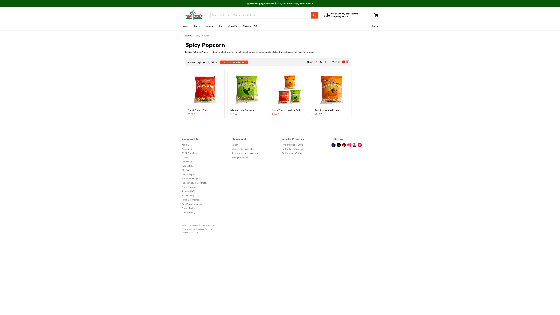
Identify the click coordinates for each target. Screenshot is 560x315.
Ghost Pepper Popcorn (199, 110)
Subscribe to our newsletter (245, 153)
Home (185, 25)
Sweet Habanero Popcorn (328, 110)
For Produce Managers (292, 149)
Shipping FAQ (250, 25)
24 (316, 62)
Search (184, 225)
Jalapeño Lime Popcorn (242, 110)
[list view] (347, 62)
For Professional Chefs (292, 144)
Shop (196, 25)
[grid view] (343, 62)
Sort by (191, 62)
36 (321, 62)
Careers (185, 157)
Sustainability (188, 195)
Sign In (235, 144)
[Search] (314, 15)
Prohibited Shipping (191, 178)
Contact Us (187, 161)
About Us (233, 25)
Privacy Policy (188, 208)
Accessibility (188, 149)
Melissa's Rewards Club (243, 149)
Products (194, 225)
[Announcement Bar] (280, 3)
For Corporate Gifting (291, 153)
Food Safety (187, 165)
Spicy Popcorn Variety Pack (286, 110)
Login (375, 26)
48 (325, 62)
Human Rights (188, 174)
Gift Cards (186, 170)
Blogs (220, 25)
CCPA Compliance (190, 153)
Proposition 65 (189, 187)
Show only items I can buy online (233, 62)
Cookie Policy (188, 212)
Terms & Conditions (191, 199)
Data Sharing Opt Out (210, 225)
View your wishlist (241, 157)
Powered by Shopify (190, 232)
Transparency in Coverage (194, 182)
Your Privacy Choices (192, 204)
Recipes (209, 25)
